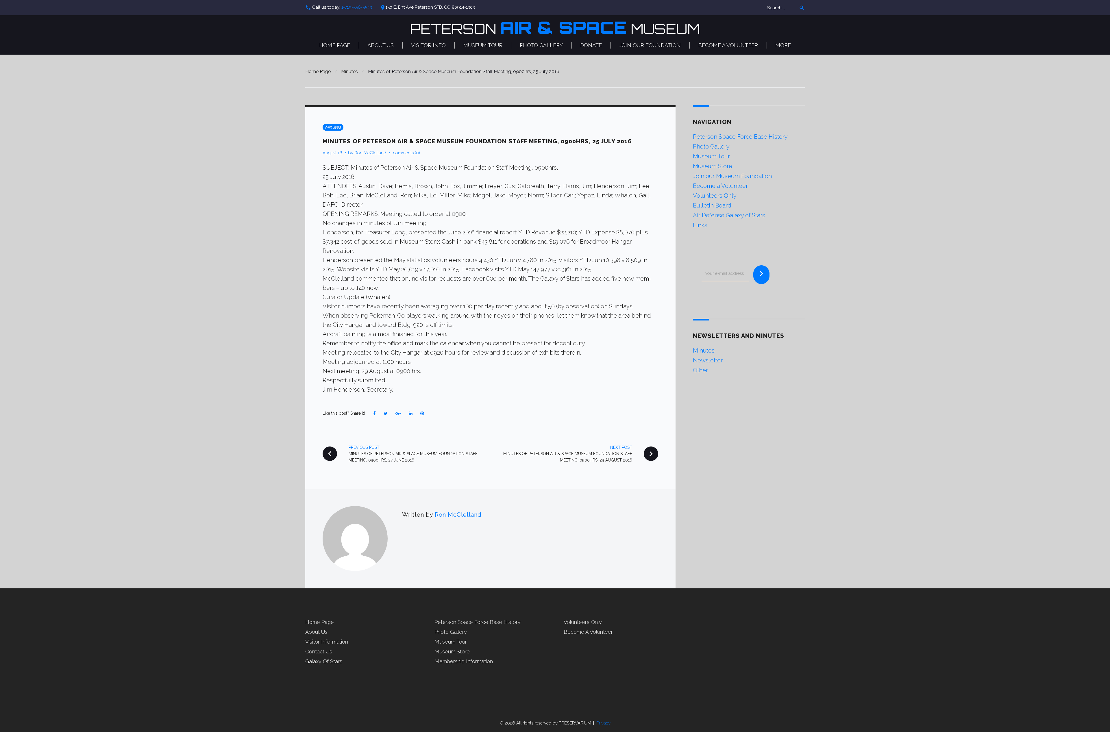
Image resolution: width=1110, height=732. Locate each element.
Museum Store (712, 166)
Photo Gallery (541, 45)
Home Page (334, 45)
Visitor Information (326, 642)
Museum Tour (482, 45)
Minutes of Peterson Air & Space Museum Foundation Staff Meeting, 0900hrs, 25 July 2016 (477, 141)
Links (700, 225)
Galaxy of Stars (323, 661)
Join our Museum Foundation (732, 176)
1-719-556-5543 (356, 7)
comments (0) (406, 152)
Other (700, 370)
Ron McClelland (370, 152)
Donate (591, 45)
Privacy (603, 723)
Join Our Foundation (650, 45)
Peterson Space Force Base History (740, 136)
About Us (380, 45)
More (783, 45)
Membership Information (463, 661)
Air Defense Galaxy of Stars (729, 215)
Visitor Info (428, 45)
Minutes (349, 71)
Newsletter (708, 360)
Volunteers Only (715, 195)
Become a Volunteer (728, 45)
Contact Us (318, 651)
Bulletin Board (712, 205)
